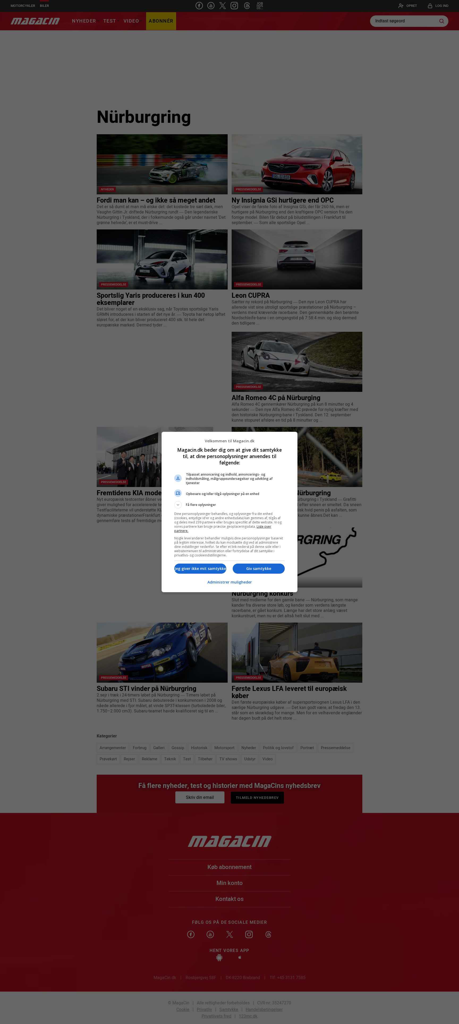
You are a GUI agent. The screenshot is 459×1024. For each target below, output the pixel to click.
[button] (229, 505)
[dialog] (230, 512)
